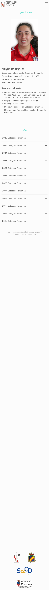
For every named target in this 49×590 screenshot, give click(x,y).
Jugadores (24, 12)
